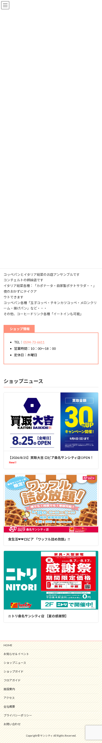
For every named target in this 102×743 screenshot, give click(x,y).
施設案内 (9, 689)
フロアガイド (12, 680)
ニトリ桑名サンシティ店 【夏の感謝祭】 (38, 616)
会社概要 (9, 706)
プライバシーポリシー (18, 715)
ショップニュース (15, 663)
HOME (8, 645)
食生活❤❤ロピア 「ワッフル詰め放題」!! (39, 539)
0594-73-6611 (34, 342)
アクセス (9, 698)
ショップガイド (13, 671)
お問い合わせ (12, 724)
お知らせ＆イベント (16, 654)
